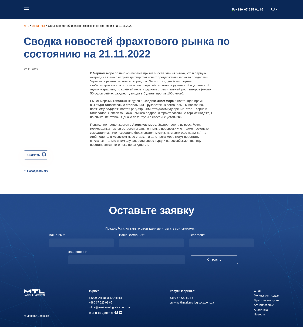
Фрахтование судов (266, 300)
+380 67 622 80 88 (181, 297)
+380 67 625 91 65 (249, 9)
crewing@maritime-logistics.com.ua (192, 302)
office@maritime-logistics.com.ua (109, 307)
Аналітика (38, 25)
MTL (26, 25)
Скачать (33, 155)
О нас (257, 290)
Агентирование (264, 305)
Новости (259, 314)
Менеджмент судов (266, 295)
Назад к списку (37, 170)
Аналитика (261, 309)
